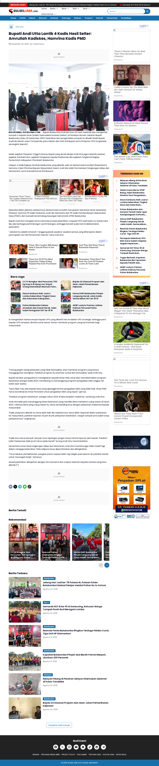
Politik (22, 18)
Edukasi (77, 18)
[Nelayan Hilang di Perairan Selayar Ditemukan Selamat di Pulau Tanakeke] (25, 684)
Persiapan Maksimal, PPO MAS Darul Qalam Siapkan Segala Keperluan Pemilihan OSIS (133, 241)
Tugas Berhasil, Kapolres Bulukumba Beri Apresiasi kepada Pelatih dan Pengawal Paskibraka (133, 260)
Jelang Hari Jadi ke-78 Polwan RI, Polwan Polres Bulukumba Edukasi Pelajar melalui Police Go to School (54, 5)
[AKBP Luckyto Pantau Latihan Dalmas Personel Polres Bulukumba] (66, 309)
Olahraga (66, 18)
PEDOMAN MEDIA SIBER (50, 754)
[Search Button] (147, 11)
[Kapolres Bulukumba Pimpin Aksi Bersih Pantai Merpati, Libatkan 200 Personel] (25, 660)
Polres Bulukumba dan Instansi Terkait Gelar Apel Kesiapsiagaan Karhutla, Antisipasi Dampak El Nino (133, 212)
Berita (52, 8)
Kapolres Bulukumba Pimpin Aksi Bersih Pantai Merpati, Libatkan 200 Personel (74, 656)
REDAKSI (36, 754)
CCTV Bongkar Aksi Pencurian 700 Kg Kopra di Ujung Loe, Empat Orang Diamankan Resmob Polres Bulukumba (39, 284)
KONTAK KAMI (108, 754)
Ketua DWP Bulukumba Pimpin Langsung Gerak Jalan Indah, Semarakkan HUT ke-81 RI (88, 296)
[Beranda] (11, 26)
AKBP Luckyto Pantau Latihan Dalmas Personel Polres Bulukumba (87, 308)
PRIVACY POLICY (68, 754)
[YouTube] (76, 747)
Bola (75, 8)
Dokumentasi (47, 14)
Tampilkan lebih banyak (59, 725)
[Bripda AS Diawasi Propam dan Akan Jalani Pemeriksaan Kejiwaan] (66, 285)
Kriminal (54, 18)
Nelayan (48, 675)
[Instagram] (69, 747)
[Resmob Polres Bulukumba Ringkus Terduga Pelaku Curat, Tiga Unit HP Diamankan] (55, 542)
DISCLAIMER (82, 754)
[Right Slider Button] (106, 565)
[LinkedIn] (96, 747)
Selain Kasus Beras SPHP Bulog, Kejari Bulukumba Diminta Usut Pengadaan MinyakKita (132, 193)
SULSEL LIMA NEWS (90, 763)
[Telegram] (20, 487)
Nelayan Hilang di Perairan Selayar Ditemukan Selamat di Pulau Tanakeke (75, 680)
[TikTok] (89, 747)
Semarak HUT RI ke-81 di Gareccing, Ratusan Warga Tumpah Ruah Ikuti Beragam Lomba (72, 608)
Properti (88, 18)
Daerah (99, 18)
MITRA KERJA (121, 754)
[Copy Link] (29, 487)
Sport (85, 8)
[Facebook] (10, 487)
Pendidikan (126, 18)
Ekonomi (43, 18)
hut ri (46, 602)
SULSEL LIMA (73, 763)
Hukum (32, 18)
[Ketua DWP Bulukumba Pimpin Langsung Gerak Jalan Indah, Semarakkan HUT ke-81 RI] (66, 297)
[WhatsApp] (25, 487)
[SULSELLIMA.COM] (23, 11)
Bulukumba (49, 578)
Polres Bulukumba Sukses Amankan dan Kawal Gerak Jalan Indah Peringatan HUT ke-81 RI (39, 308)
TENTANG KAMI (95, 754)
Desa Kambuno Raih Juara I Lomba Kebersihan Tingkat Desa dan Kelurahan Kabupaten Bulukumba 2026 (39, 296)
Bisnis (64, 8)
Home (44, 8)
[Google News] (82, 747)
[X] (15, 487)
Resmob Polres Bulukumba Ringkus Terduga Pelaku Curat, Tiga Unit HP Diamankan (54, 555)
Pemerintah (112, 18)
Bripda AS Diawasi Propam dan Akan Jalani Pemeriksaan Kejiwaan (88, 284)
